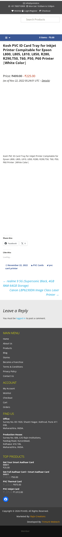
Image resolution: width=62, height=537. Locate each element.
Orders (6, 407)
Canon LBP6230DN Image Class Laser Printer (34, 292)
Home (6, 338)
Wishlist (17, 10)
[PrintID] (7, 24)
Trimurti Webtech (51, 521)
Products (7, 348)
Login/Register (30, 10)
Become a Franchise (13, 362)
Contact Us (8, 376)
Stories (6, 357)
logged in (21, 318)
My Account (9, 388)
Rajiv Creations (37, 516)
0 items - (46, 37)
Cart (5, 402)
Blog (5, 352)
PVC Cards (38, 265)
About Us (7, 343)
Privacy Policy (9, 371)
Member (26, 531)
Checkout (46, 10)
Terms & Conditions (13, 366)
